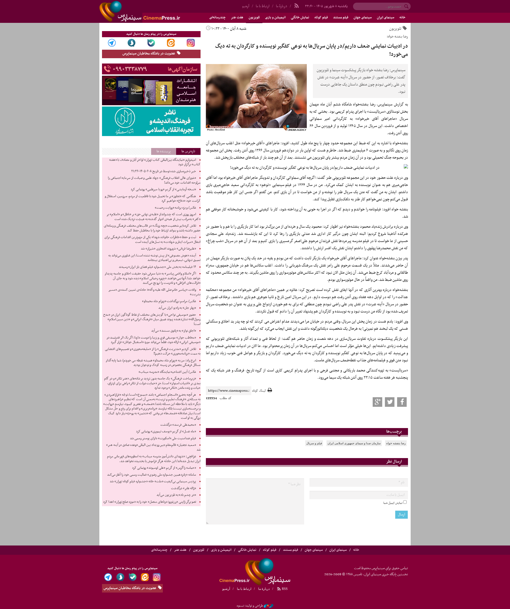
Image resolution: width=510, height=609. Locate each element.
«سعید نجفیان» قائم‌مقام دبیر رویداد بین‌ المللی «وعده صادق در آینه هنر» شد (153, 447)
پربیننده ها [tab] (163, 151)
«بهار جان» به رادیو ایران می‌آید (177, 308)
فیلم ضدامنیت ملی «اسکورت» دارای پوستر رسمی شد (163, 438)
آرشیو (245, 6)
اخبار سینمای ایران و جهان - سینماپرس (152, 11)
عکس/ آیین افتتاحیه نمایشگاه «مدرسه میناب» (167, 372)
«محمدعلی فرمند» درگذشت (178, 425)
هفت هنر (237, 17)
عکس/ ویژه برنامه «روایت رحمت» (175, 208)
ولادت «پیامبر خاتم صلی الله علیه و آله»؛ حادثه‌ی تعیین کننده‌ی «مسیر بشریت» (154, 292)
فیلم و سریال (314, 443)
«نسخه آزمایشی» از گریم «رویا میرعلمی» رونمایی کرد (163, 189)
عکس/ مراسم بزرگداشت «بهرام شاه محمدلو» (169, 301)
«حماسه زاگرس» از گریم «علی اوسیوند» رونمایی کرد (164, 468)
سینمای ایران (385, 17)
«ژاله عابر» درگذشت (183, 488)
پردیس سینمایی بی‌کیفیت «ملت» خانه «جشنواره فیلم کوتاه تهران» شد (153, 481)
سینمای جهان (363, 17)
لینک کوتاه (259, 391)
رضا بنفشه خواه (396, 443)
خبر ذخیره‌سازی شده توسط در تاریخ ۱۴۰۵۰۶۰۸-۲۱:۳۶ (163, 171)
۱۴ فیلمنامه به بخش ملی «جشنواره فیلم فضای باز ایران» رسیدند (157, 267)
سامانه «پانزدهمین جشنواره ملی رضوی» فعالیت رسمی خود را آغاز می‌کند (151, 475)
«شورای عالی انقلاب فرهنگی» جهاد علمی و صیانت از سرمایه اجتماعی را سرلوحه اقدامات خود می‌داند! (154, 180)
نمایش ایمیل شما (392, 503)
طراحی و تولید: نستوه (250, 606)
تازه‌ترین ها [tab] (188, 151)
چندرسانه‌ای (217, 17)
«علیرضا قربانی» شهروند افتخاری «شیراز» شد (168, 249)
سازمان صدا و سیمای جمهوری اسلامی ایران (354, 443)
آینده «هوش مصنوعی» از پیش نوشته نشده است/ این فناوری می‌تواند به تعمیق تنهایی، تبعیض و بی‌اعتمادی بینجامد (154, 258)
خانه (402, 17)
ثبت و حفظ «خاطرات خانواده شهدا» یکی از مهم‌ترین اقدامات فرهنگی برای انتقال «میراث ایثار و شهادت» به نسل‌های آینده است (152, 239)
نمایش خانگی (300, 17)
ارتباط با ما (262, 6)
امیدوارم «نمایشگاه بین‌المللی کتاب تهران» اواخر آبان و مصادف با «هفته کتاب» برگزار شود (155, 162)
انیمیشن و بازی (275, 17)
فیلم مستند (340, 17)
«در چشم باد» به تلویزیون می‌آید (176, 495)
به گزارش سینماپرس (393, 104)
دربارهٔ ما (281, 6)
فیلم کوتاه (321, 17)
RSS (284, 589)
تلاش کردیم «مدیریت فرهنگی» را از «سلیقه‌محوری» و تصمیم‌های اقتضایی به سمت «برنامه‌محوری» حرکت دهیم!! (152, 351)
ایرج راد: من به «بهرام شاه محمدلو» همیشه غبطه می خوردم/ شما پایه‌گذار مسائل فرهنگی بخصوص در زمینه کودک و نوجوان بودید (153, 363)
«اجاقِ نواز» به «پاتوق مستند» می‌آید (173, 331)
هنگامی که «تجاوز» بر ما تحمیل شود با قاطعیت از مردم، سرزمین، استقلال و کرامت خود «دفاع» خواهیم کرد (153, 198)
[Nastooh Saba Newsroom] (268, 606)
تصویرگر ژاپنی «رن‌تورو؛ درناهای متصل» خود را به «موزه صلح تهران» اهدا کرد (149, 502)
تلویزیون (254, 17)
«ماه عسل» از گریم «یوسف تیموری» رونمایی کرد (166, 431)
